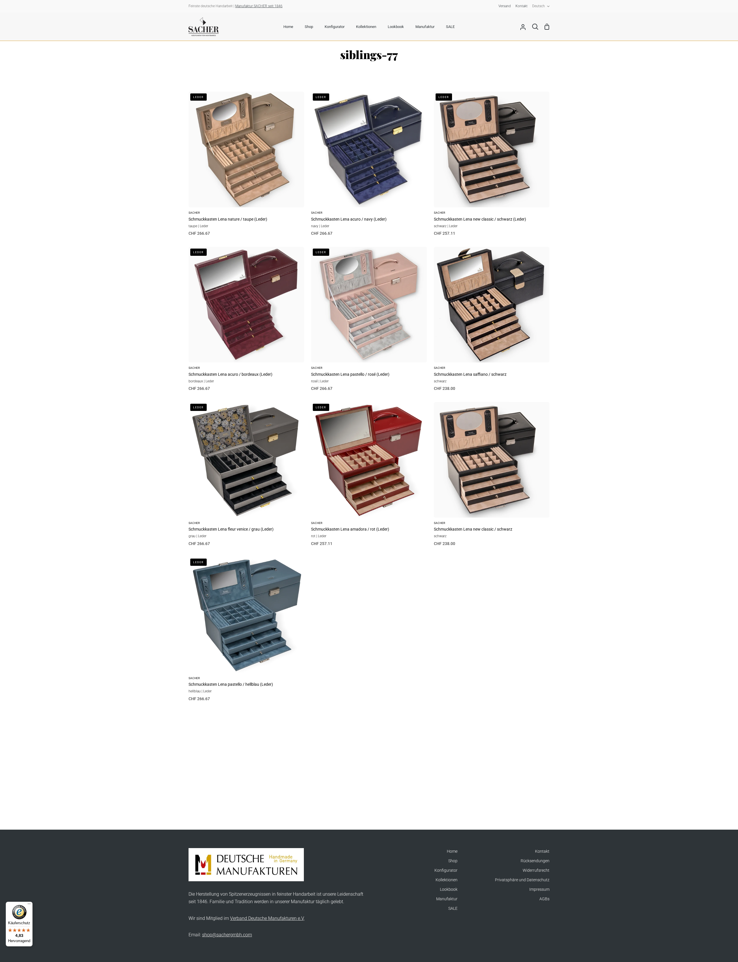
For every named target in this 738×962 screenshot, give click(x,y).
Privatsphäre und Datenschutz (522, 880)
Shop (453, 860)
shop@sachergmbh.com (227, 934)
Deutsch (538, 6)
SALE (453, 908)
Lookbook (449, 889)
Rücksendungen (535, 860)
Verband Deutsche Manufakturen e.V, (267, 918)
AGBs (544, 899)
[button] (109, 908)
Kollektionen (447, 880)
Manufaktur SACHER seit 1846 (259, 6)
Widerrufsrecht (536, 870)
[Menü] (29, 905)
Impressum (539, 889)
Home (452, 851)
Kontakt (542, 851)
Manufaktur (447, 899)
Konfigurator (446, 870)
